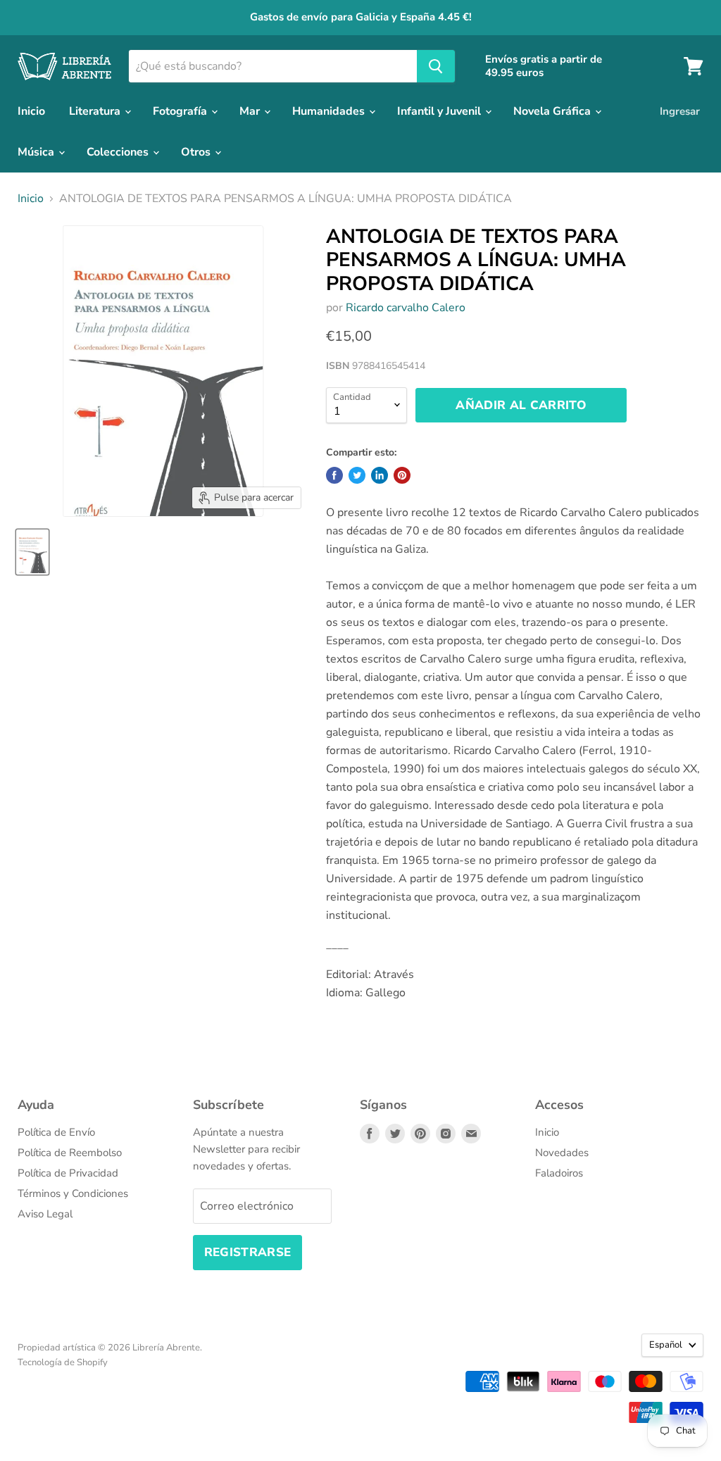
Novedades (562, 1153)
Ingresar (680, 111)
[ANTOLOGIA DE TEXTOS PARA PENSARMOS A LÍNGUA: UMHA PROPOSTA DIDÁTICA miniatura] (32, 552)
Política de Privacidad (68, 1173)
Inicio (31, 111)
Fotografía (181, 111)
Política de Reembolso (70, 1153)
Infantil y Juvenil (440, 111)
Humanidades (330, 111)
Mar (251, 111)
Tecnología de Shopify (63, 1362)
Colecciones (119, 152)
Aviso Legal (45, 1214)
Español (665, 1344)
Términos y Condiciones (73, 1193)
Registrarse (247, 1252)
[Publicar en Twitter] (357, 475)
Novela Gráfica (553, 111)
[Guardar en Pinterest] (402, 475)
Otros (197, 152)
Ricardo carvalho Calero (405, 307)
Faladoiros (559, 1173)
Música (37, 152)
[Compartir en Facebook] (334, 475)
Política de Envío (56, 1132)
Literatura (96, 111)
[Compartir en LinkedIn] (379, 475)
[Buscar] (436, 66)
